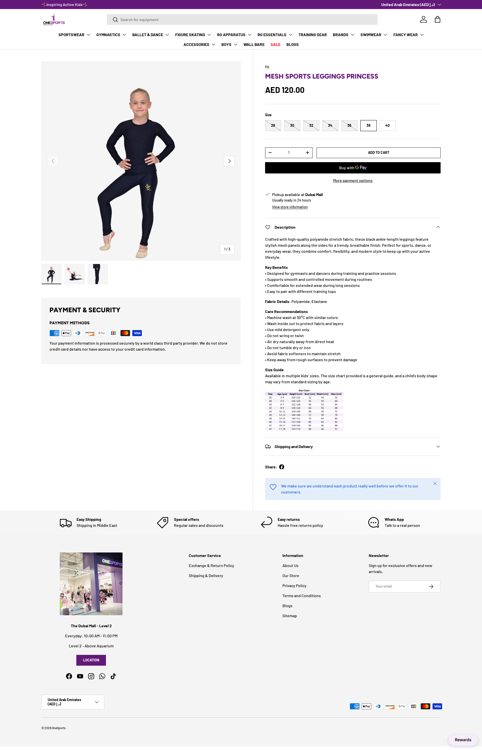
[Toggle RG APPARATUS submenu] (250, 35)
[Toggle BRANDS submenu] (352, 35)
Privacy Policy (294, 585)
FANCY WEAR (405, 34)
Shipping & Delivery (206, 575)
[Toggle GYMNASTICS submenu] (124, 35)
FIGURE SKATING (190, 34)
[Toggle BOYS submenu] (235, 44)
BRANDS (340, 34)
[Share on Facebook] (282, 467)
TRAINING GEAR (312, 34)
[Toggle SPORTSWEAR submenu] (88, 35)
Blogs (287, 605)
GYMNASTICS (108, 34)
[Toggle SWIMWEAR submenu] (385, 35)
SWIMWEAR (370, 34)
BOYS (226, 44)
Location (91, 660)
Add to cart (378, 152)
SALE (275, 44)
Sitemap (289, 615)
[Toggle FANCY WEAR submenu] (422, 35)
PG (267, 67)
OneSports (59, 728)
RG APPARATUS (231, 34)
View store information (290, 207)
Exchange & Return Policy (211, 565)
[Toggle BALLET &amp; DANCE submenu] (167, 35)
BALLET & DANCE (147, 34)
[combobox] (242, 19)
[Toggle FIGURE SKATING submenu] (209, 35)
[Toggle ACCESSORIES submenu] (213, 44)
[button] (437, 19)
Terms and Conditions (301, 595)
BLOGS (292, 44)
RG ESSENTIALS (272, 34)
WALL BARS (254, 44)
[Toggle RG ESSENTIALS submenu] (290, 35)
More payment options (353, 180)
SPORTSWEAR (71, 34)
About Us (290, 565)
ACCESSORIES (196, 44)
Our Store (290, 575)
